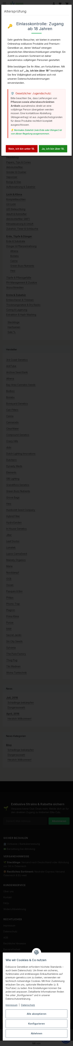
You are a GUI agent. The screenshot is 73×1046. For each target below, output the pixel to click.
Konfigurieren (36, 1023)
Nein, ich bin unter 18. (21, 148)
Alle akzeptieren (36, 1013)
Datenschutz (28, 1005)
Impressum (11, 1005)
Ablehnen (36, 1033)
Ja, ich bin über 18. (53, 148)
